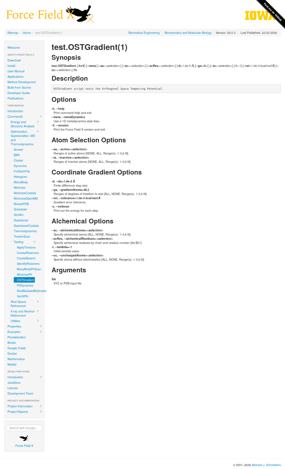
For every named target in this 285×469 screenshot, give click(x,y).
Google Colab (17, 348)
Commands (15, 116)
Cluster (18, 160)
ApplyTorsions (26, 247)
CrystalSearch (26, 258)
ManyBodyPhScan (26, 269)
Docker (12, 353)
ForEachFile (22, 171)
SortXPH (22, 296)
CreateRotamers (26, 253)
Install (11, 66)
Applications (15, 76)
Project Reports (18, 411)
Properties (14, 326)
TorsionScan (22, 236)
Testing (18, 242)
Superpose (21, 220)
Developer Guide (19, 93)
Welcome (14, 47)
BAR (17, 155)
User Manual (16, 71)
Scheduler (20, 209)
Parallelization (17, 337)
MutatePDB (21, 204)
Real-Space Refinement (18, 303)
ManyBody (21, 182)
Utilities (15, 321)
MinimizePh (24, 274)
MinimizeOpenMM (26, 198)
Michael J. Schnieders (266, 465)
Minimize (19, 187)
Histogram (20, 177)
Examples (14, 332)
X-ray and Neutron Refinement (23, 313)
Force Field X (24, 446)
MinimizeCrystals (25, 193)
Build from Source (19, 87)
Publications (15, 98)
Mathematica (16, 359)
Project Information (20, 406)
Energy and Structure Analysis (22, 124)
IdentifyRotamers (26, 263)
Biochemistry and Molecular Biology (188, 33)
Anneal (18, 149)
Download (14, 60)
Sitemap (12, 33)
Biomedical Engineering (144, 33)
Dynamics (20, 166)
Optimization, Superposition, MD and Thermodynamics (23, 137)
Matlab (12, 364)
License (13, 388)
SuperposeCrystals (26, 225)
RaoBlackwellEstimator (26, 291)
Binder (12, 342)
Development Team (20, 393)
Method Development (22, 82)
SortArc (19, 215)
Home (27, 33)
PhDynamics (25, 285)
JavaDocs (14, 382)
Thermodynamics (25, 231)
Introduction (15, 111)
